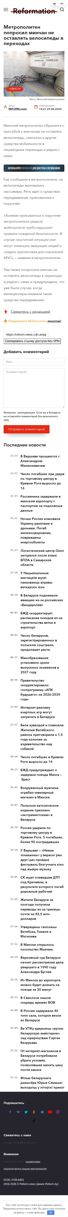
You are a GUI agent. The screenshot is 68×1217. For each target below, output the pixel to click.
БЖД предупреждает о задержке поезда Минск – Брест (41, 774)
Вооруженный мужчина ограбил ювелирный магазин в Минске (39, 792)
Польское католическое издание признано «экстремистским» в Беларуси (39, 812)
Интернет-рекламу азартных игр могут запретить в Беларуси (37, 712)
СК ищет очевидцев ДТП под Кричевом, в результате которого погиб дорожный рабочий (42, 884)
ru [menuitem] (54, 3)
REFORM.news (18, 109)
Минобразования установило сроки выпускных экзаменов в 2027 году (39, 665)
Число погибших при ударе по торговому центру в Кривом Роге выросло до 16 (42, 481)
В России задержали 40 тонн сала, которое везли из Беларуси (40, 1015)
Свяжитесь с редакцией (30, 312)
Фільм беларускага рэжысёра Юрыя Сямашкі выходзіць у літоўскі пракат (42, 1082)
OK (50, 1212)
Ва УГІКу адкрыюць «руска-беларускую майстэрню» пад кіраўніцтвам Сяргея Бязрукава (42, 1035)
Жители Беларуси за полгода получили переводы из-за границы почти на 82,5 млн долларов (40, 909)
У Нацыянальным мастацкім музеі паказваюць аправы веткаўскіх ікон (36, 580)
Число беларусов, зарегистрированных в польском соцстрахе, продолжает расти (38, 642)
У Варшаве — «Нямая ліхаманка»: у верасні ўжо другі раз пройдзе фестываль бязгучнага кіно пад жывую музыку (42, 860)
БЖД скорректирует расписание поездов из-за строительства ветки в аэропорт (41, 620)
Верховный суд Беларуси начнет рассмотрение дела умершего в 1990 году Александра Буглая (41, 965)
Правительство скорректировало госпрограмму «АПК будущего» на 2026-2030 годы (40, 690)
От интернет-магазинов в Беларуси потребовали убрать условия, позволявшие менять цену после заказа (41, 1060)
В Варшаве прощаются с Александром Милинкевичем (40, 461)
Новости (14, 89)
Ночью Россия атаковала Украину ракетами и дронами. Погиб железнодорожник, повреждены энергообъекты (40, 530)
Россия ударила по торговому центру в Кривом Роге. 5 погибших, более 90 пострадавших (41, 835)
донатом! (54, 321)
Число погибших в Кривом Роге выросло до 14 (41, 759)
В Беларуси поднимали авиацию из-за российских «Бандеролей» (41, 600)
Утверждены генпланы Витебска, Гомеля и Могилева (38, 931)
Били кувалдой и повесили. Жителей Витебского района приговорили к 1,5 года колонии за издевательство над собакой (42, 736)
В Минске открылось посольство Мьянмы (37, 947)
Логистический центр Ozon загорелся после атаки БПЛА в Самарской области (42, 558)
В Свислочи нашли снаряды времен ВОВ (37, 1000)
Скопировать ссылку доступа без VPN (32, 341)
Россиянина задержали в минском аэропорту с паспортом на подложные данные (41, 503)
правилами (33, 1161)
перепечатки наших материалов (25, 1168)
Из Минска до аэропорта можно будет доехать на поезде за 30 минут (40, 984)
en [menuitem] (61, 3)
